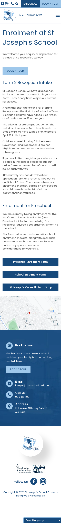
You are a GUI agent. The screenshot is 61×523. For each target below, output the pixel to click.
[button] (15, 71)
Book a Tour (50, 3)
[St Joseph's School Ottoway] (9, 15)
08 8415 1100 (12, 3)
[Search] (16, 3)
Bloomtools (38, 495)
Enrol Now (30, 3)
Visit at (30, 313)
